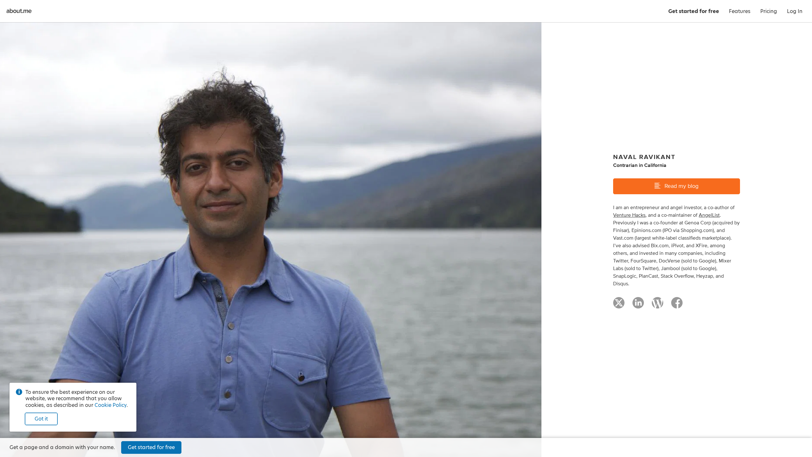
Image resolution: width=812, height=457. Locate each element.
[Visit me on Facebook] (677, 305)
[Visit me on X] (619, 305)
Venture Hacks (629, 215)
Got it (41, 418)
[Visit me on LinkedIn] (638, 305)
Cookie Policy (111, 405)
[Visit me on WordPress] (657, 305)
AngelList (709, 215)
